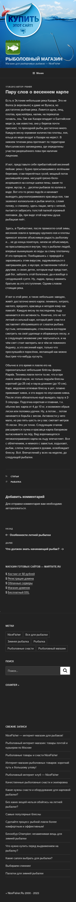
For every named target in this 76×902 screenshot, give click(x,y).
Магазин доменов (19, 587)
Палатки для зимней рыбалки (24, 873)
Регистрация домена (21, 578)
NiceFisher (14, 634)
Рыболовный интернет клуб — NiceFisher (32, 774)
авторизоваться (16, 508)
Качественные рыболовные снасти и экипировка (37, 782)
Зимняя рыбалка (18, 641)
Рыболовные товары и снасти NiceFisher (32, 755)
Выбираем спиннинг (18, 865)
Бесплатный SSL (18, 592)
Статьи (15, 476)
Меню (40, 73)
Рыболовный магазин (34, 59)
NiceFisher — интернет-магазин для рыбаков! (34, 735)
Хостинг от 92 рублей (21, 574)
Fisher (28, 86)
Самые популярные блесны (23, 814)
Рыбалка (16, 481)
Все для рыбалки (36, 634)
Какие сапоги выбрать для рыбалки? (29, 858)
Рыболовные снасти (21, 648)
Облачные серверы (20, 583)
